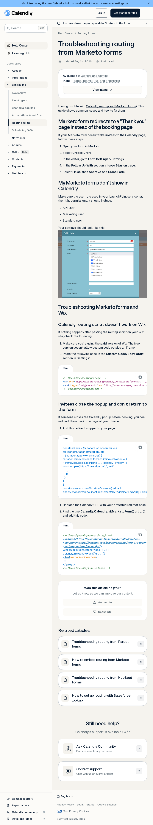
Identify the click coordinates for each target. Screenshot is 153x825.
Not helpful (105, 612)
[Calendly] (18, 13)
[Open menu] (146, 13)
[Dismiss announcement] (149, 3)
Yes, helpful (105, 602)
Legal (80, 804)
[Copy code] (140, 377)
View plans (100, 90)
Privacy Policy (65, 804)
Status (90, 804)
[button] (125, 13)
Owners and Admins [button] (94, 76)
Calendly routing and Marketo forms (111, 106)
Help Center (66, 33)
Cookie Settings (107, 804)
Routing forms (86, 33)
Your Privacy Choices (76, 811)
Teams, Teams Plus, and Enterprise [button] (96, 81)
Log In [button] (101, 13)
